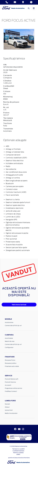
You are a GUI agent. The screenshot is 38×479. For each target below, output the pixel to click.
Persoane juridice (10, 363)
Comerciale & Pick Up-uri (13, 325)
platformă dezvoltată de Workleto (19, 457)
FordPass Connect (11, 391)
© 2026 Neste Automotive (18, 446)
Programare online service (13, 388)
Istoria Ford (8, 410)
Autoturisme (9, 322)
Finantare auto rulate (12, 366)
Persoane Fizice (10, 360)
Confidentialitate (18, 451)
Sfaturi (7, 407)
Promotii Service (10, 382)
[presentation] (6, 38)
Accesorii (8, 385)
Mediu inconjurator (11, 413)
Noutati (7, 404)
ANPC (18, 454)
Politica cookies (18, 453)
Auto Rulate (9, 338)
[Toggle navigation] (33, 8)
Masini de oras (9, 341)
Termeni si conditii (18, 449)
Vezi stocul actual (19, 305)
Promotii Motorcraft (11, 379)
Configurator (9, 347)
